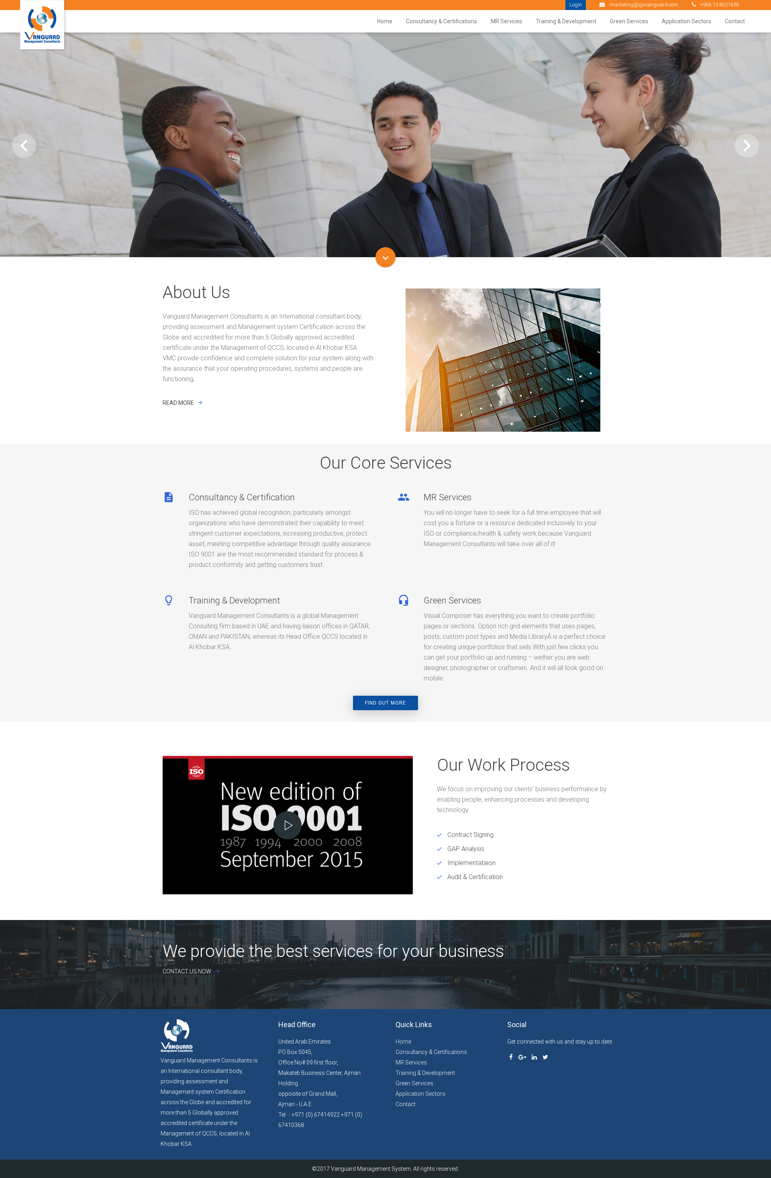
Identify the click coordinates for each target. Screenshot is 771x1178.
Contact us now (187, 971)
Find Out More (385, 703)
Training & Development (566, 21)
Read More (385, 188)
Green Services (629, 21)
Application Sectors (686, 21)
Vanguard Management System (371, 1169)
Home (384, 21)
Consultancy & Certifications (441, 21)
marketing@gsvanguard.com (643, 5)
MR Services (506, 21)
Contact (735, 21)
